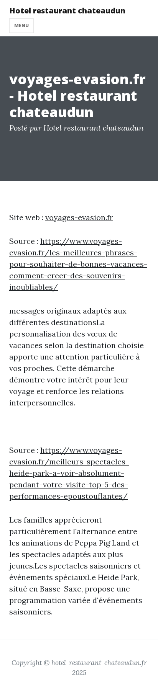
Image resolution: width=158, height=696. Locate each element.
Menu (21, 25)
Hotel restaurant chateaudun (67, 10)
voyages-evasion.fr (79, 217)
